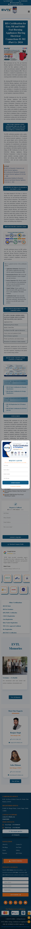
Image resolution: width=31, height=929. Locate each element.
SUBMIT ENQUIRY (15, 483)
